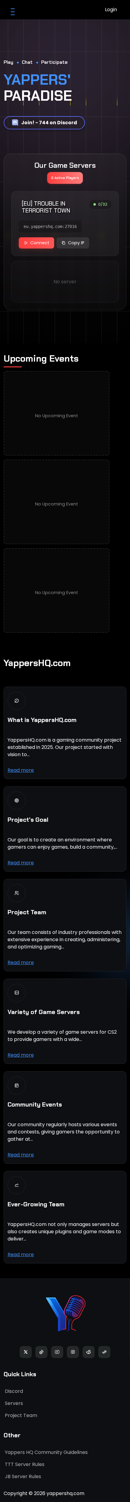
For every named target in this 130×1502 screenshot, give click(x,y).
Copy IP (76, 243)
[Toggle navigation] (12, 10)
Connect (39, 243)
